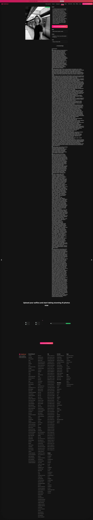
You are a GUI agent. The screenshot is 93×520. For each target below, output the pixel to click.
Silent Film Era (40, 398)
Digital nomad (40, 360)
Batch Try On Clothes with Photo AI (53, 397)
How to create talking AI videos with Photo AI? (55, 411)
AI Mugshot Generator (41, 505)
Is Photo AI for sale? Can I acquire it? (53, 384)
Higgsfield (58, 397)
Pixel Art (39, 456)
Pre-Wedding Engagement (42, 483)
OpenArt (58, 421)
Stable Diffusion (59, 405)
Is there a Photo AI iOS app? (52, 389)
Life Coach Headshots (31, 454)
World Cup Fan (30, 427)
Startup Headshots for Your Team (43, 489)
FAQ (67, 365)
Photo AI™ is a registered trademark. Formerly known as (22, 356)
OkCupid (39, 510)
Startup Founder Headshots (32, 376)
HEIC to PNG (59, 379)
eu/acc (68, 381)
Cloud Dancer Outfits (31, 400)
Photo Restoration (60, 366)
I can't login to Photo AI (51, 387)
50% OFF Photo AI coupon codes (53, 363)
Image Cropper (59, 358)
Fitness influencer (40, 414)
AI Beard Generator (41, 502)
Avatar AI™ (39, 355)
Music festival (40, 422)
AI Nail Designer (40, 411)
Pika (57, 395)
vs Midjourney (50, 454)
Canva (58, 417)
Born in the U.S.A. (40, 387)
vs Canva (49, 488)
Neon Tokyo (30, 390)
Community (70, 3)
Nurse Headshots (40, 512)
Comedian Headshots (31, 462)
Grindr (29, 365)
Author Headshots (31, 456)
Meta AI (58, 422)
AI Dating (29, 355)
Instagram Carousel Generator (42, 457)
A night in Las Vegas (41, 464)
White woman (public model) (58, 31)
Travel (29, 373)
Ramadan (39, 427)
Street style (40, 382)
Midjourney (58, 384)
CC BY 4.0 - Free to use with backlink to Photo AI (59, 37)
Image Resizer (59, 357)
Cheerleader (30, 446)
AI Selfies (29, 368)
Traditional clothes (41, 368)
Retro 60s (30, 413)
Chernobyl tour (40, 459)
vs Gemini (49, 457)
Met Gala (39, 405)
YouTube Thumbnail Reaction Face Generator (35, 422)
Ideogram (58, 403)
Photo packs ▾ (48, 3)
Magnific (58, 408)
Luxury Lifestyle (31, 449)
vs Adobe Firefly (50, 480)
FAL (57, 413)
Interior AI (68, 376)
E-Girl (39, 472)
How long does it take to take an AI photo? (54, 433)
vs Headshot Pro (50, 459)
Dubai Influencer (40, 358)
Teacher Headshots (31, 457)
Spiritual (39, 421)
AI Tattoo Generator (41, 480)
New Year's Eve (30, 448)
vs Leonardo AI (50, 472)
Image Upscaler (59, 368)
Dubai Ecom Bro (40, 357)
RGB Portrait (40, 470)
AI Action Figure (40, 491)
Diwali (39, 373)
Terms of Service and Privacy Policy (22, 357)
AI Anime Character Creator (42, 363)
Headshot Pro (59, 389)
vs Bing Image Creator (51, 489)
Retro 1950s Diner (31, 435)
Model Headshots (31, 405)
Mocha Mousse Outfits (32, 430)
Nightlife (39, 435)
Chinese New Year (41, 433)
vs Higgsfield (50, 467)
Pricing (62, 3)
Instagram (30, 363)
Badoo (39, 417)
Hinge (29, 360)
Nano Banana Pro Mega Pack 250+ (34, 366)
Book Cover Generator (32, 425)
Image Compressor (60, 373)
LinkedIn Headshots (31, 395)
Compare (68, 366)
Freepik (58, 398)
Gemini (58, 387)
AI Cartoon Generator (41, 508)
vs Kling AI (49, 462)
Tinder (29, 374)
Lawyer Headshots (31, 403)
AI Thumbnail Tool (41, 497)
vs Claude (49, 481)
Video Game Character (41, 446)
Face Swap (59, 363)
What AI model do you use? (52, 373)
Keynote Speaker (31, 440)
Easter (39, 376)
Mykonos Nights (40, 403)
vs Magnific (49, 478)
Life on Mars (40, 462)
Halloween (39, 371)
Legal (67, 371)
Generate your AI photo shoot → (46, 343)
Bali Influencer (40, 413)
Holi (38, 425)
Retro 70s (39, 395)
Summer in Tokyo (40, 400)
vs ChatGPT (49, 456)
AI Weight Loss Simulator (42, 504)
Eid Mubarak (40, 430)
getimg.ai (58, 416)
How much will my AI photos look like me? (54, 413)
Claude (58, 411)
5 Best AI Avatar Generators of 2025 (53, 398)
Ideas (74, 3)
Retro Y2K (39, 397)
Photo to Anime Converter (42, 365)
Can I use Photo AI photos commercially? (54, 424)
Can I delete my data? (51, 376)
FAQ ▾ (66, 3)
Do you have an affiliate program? (53, 395)
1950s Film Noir (40, 390)
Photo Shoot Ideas (69, 357)
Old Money (30, 417)
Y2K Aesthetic (40, 381)
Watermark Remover (60, 360)
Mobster (29, 443)
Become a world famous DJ (42, 486)
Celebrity (29, 451)
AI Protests (39, 496)
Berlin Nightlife (30, 389)
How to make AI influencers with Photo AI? (54, 390)
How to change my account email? (53, 422)
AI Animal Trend (40, 443)
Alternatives (59, 382)
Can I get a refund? (51, 366)
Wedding (29, 421)
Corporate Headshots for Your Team (43, 488)
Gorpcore (39, 379)
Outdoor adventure (41, 416)
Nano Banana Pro (40, 440)
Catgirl (39, 473)
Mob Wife (29, 441)
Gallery (68, 358)
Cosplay (39, 384)
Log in (80, 3)
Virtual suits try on (41, 366)
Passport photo (40, 494)
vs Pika (49, 465)
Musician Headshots (41, 516)
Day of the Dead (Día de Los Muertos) (44, 432)
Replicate (58, 414)
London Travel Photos (31, 424)
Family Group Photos (41, 449)
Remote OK (68, 379)
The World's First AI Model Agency (43, 475)
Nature (29, 416)
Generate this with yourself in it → (59, 26)
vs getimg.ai (49, 486)
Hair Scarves (40, 406)
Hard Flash (30, 357)
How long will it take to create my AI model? (54, 414)
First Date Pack (30, 382)
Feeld (29, 381)
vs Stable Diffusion (50, 475)
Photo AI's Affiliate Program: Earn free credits (55, 371)
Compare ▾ (58, 3)
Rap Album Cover (40, 481)
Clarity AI (68, 382)
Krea (57, 400)
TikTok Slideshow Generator (42, 441)
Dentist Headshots (41, 513)
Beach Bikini (40, 465)
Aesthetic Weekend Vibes (32, 398)
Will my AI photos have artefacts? (53, 446)
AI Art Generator (40, 478)
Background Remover (60, 355)
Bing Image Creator (60, 419)
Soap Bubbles (30, 438)
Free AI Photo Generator (70, 355)
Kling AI (58, 392)
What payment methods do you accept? (54, 405)
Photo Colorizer (59, 365)
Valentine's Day (40, 374)
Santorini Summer (41, 408)
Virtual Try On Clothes (31, 406)
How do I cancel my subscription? (53, 355)
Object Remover (59, 371)
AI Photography (30, 358)
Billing (77, 3)
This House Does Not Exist (71, 384)
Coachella (39, 424)
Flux (57, 406)
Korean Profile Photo (31, 408)
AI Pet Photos (40, 507)
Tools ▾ (53, 3)
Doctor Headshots (31, 459)
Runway (58, 390)
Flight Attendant (31, 384)
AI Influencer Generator (32, 414)
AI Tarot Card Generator (32, 432)
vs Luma (49, 464)
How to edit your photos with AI (52, 406)
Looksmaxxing (30, 419)
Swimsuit (29, 379)
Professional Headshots (32, 392)
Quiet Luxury (30, 397)
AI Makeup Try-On (41, 467)
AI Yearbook (30, 411)
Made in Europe (40, 389)
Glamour (29, 371)
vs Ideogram (49, 473)
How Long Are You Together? (42, 438)
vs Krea (49, 470)
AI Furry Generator (31, 433)
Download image (60, 45)
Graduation (39, 419)
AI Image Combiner (60, 376)
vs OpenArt (49, 491)
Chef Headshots (40, 515)
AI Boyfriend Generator (41, 499)
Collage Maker (59, 374)
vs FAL (49, 483)
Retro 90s (39, 392)
